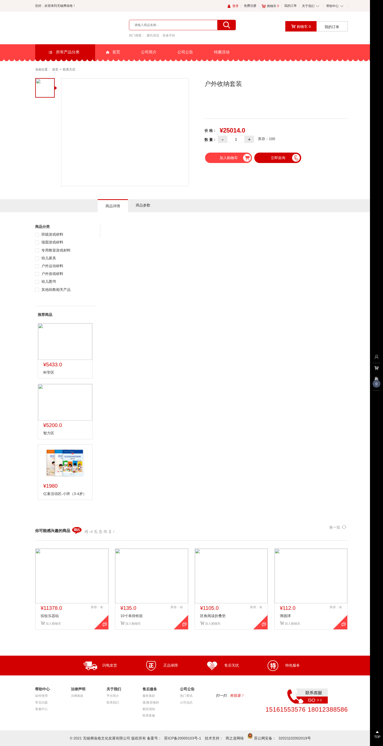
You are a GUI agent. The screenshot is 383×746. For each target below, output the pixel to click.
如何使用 (41, 696)
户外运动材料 (51, 266)
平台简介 (113, 696)
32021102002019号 (295, 738)
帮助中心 (332, 6)
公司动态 (186, 702)
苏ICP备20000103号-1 (182, 738)
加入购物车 (229, 158)
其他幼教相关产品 (55, 289)
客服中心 (41, 709)
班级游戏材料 (51, 234)
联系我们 (113, 702)
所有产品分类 (67, 52)
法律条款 (77, 696)
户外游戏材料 (51, 274)
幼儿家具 (48, 258)
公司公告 (185, 52)
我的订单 (290, 6)
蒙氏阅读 (153, 35)
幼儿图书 (48, 281)
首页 (116, 52)
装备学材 (169, 35)
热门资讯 (186, 696)
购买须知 (149, 709)
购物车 (273, 6)
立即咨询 (278, 158)
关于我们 (308, 6)
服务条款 (149, 696)
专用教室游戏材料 (55, 250)
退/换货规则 (151, 702)
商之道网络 (235, 738)
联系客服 (149, 715)
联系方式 (69, 69)
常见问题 (41, 702)
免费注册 (250, 6)
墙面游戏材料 (51, 242)
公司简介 (149, 52)
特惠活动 (222, 52)
